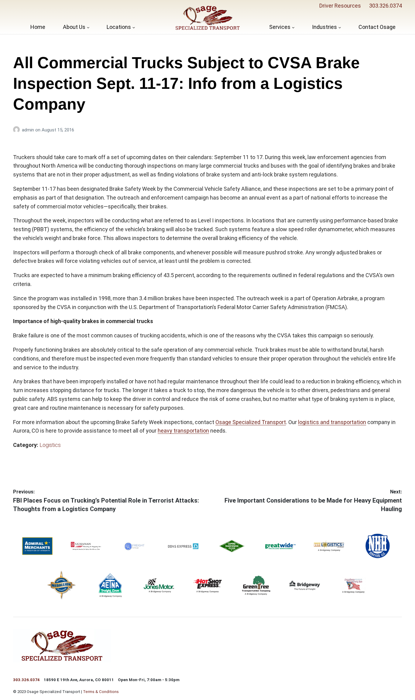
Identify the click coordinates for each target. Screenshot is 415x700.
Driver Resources (340, 5)
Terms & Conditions (101, 691)
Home (37, 27)
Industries (324, 27)
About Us (74, 27)
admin (28, 130)
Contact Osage (377, 27)
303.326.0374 (385, 5)
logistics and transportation (332, 422)
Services (279, 27)
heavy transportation (183, 430)
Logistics (50, 445)
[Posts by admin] (17, 130)
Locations (119, 27)
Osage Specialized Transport (250, 422)
